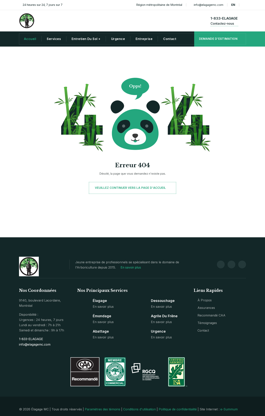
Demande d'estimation (218, 39)
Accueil (30, 39)
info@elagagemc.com (208, 5)
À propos (204, 300)
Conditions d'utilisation (139, 409)
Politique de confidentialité (178, 409)
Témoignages (207, 323)
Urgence (118, 39)
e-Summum (229, 409)
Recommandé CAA (211, 315)
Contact (169, 39)
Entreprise (144, 39)
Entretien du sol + (86, 39)
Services (54, 39)
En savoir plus (131, 267)
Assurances (206, 308)
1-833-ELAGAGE (224, 18)
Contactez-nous (222, 23)
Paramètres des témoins (102, 409)
